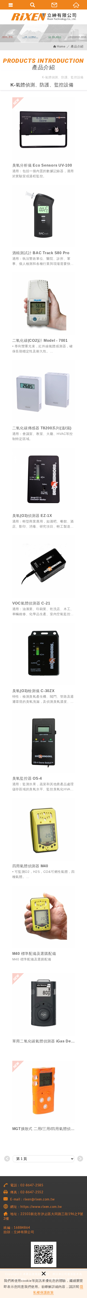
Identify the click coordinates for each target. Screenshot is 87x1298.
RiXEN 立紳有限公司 (43, 17)
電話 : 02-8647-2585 (26, 1185)
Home (61, 46)
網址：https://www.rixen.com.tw (36, 1207)
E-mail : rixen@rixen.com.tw (32, 1199)
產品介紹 (77, 46)
